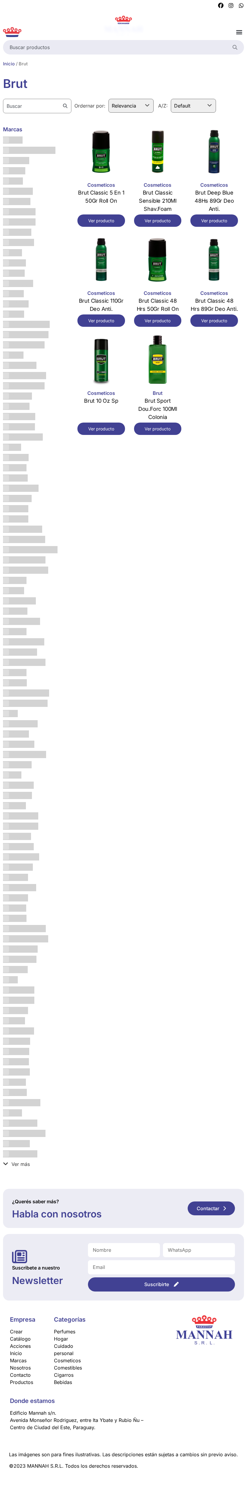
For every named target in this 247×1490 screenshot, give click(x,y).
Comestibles (68, 1368)
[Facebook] (221, 5)
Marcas (18, 1360)
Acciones (20, 1346)
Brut (158, 393)
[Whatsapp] (241, 5)
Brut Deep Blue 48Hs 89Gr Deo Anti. (214, 200)
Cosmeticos (101, 185)
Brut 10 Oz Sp (101, 401)
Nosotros (20, 1368)
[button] (239, 32)
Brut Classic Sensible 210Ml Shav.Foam (158, 200)
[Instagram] (231, 5)
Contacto (20, 1375)
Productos (21, 1382)
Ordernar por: (89, 105)
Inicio (9, 64)
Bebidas (63, 1382)
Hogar (61, 1339)
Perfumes (64, 1332)
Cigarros (63, 1375)
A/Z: (163, 105)
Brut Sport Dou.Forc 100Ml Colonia (157, 409)
